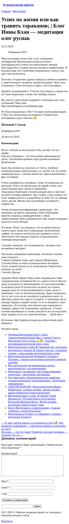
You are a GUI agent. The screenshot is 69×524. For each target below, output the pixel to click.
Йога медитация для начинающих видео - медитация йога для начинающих (32, 367)
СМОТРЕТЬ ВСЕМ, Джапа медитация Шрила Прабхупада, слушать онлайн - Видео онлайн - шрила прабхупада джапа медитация (34, 389)
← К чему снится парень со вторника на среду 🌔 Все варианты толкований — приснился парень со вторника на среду (33, 425)
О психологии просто (18, 5)
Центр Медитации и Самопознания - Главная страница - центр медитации (34, 409)
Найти (37, 506)
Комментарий (9, 453)
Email (5, 487)
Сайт (4, 493)
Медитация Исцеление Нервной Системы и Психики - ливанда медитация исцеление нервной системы (37, 359)
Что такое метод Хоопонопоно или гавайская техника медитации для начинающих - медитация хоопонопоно (36, 380)
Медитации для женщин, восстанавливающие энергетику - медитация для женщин (34, 373)
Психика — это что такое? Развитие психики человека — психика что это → (34, 433)
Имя (4, 481)
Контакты (7, 521)
